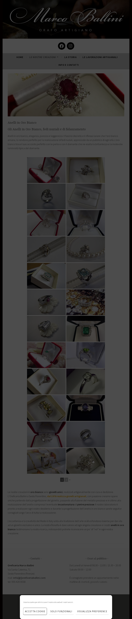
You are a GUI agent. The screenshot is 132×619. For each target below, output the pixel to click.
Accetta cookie (35, 611)
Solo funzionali (61, 611)
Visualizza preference (92, 611)
